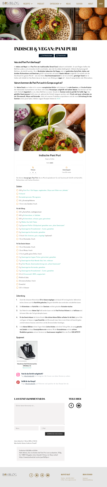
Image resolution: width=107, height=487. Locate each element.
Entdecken (54, 4)
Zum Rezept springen (47, 55)
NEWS (68, 4)
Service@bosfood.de (70, 480)
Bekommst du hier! (27, 367)
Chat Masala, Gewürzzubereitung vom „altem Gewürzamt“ (41, 264)
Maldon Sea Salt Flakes (29, 222)
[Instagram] (37, 475)
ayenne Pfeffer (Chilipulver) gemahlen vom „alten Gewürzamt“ (43, 225)
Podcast (40, 4)
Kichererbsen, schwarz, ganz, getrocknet (36, 219)
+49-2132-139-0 (70, 478)
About (90, 4)
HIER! (58, 99)
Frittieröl (22, 194)
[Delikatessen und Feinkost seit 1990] (11, 4)
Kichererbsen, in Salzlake (31, 215)
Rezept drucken (62, 55)
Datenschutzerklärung (88, 480)
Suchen (79, 4)
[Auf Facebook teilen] (71, 405)
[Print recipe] (81, 150)
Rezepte (26, 4)
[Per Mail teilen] (78, 405)
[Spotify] (42, 475)
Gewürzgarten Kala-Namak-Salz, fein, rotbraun (37, 260)
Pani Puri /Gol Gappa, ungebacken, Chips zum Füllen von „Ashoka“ (45, 190)
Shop (101, 4)
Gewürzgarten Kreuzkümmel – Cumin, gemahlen (38, 229)
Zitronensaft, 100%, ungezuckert (34, 274)
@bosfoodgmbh (29, 376)
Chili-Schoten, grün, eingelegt (34, 235)
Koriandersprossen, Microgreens (30, 197)
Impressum (85, 478)
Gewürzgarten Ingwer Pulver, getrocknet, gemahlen (39, 257)
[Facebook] (31, 475)
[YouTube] (48, 475)
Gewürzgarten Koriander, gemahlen (33, 232)
